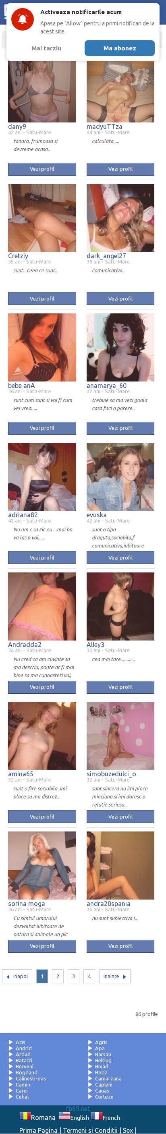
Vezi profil (42, 169)
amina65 (20, 773)
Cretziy (18, 255)
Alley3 (95, 644)
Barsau (103, 1054)
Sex (128, 1130)
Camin (23, 1084)
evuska (97, 514)
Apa (100, 1048)
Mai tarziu (46, 48)
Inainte (111, 976)
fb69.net (78, 1108)
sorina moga (26, 903)
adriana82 (23, 514)
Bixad (101, 1066)
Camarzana (108, 1078)
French (111, 1118)
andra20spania (109, 903)
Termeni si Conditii (90, 1130)
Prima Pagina (38, 1130)
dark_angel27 (106, 255)
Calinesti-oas (31, 1078)
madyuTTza (104, 126)
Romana (43, 1117)
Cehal (22, 1096)
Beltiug (103, 1060)
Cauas (102, 1090)
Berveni (24, 1066)
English (80, 1118)
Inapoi (20, 976)
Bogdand (26, 1072)
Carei (22, 1090)
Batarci (24, 1060)
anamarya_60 (107, 385)
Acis (20, 1042)
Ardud (23, 1054)
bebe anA (21, 385)
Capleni (103, 1084)
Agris (101, 1042)
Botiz (101, 1072)
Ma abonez (120, 48)
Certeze (104, 1096)
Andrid (24, 1048)
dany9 (17, 126)
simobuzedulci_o (111, 773)
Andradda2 (25, 644)
